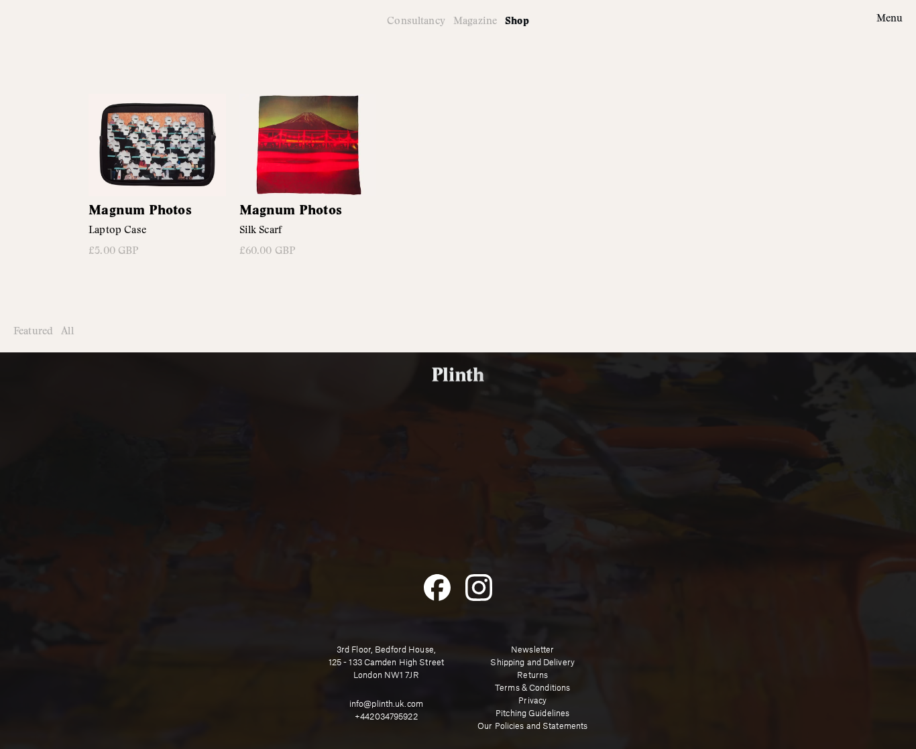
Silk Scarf (260, 229)
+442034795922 (386, 717)
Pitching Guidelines (532, 713)
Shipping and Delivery (532, 663)
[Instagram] (478, 587)
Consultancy (416, 20)
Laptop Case (117, 229)
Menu (889, 18)
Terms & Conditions (532, 688)
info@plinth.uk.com (386, 704)
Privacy (532, 701)
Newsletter (532, 650)
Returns (532, 675)
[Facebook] (437, 587)
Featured (33, 331)
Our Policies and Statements (532, 726)
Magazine (475, 20)
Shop (517, 21)
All (67, 331)
